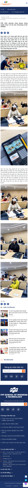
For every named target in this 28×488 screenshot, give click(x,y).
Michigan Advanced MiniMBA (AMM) (13, 436)
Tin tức (21, 485)
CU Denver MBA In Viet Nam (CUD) (13, 427)
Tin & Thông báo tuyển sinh (17, 12)
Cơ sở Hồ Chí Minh (7, 476)
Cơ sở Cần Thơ (5, 469)
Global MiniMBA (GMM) (9, 439)
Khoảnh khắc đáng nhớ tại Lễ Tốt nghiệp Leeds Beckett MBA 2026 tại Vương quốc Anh (18, 331)
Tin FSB (2, 9)
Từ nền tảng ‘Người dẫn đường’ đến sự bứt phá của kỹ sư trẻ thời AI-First (18, 312)
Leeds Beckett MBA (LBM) (10, 424)
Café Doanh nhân (11, 9)
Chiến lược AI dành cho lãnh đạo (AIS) (13, 442)
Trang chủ (3, 17)
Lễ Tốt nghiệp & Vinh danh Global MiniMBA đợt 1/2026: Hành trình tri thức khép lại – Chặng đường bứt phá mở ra (18, 322)
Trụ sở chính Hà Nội (7, 449)
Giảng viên (15, 485)
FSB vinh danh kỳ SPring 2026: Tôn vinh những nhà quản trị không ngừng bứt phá (17, 340)
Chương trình (9, 485)
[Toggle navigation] (26, 3)
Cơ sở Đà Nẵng (5, 472)
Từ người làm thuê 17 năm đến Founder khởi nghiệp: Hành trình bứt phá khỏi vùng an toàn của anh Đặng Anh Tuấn (18, 350)
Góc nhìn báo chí (4, 12)
